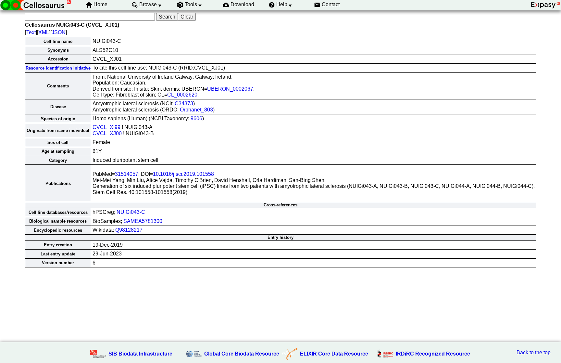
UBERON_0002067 (230, 89)
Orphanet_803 (196, 109)
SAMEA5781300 (142, 221)
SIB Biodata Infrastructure (140, 354)
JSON (59, 32)
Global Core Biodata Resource (241, 354)
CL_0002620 (182, 94)
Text (31, 32)
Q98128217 (129, 230)
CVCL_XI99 (106, 127)
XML (43, 32)
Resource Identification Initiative (58, 68)
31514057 (126, 174)
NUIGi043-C (131, 212)
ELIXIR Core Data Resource (334, 354)
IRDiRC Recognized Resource (433, 354)
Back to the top (534, 352)
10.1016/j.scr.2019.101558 (183, 174)
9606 (196, 118)
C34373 (184, 103)
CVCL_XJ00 (107, 133)
